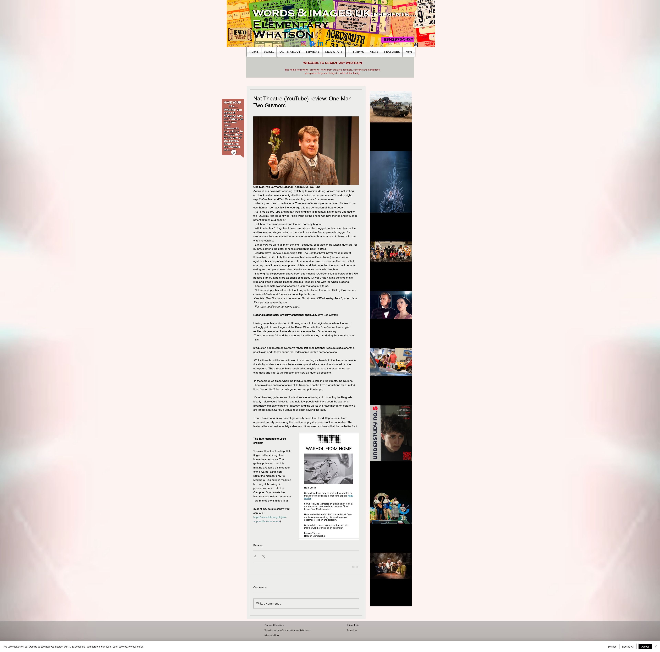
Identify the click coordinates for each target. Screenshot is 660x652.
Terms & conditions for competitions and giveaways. (288, 633)
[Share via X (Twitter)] (263, 556)
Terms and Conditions (275, 627)
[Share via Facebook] (255, 556)
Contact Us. (352, 632)
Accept (645, 646)
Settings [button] (612, 646)
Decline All (628, 646)
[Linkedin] (320, 43)
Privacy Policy (353, 627)
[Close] (656, 646)
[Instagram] (303, 43)
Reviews (257, 545)
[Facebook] (312, 43)
